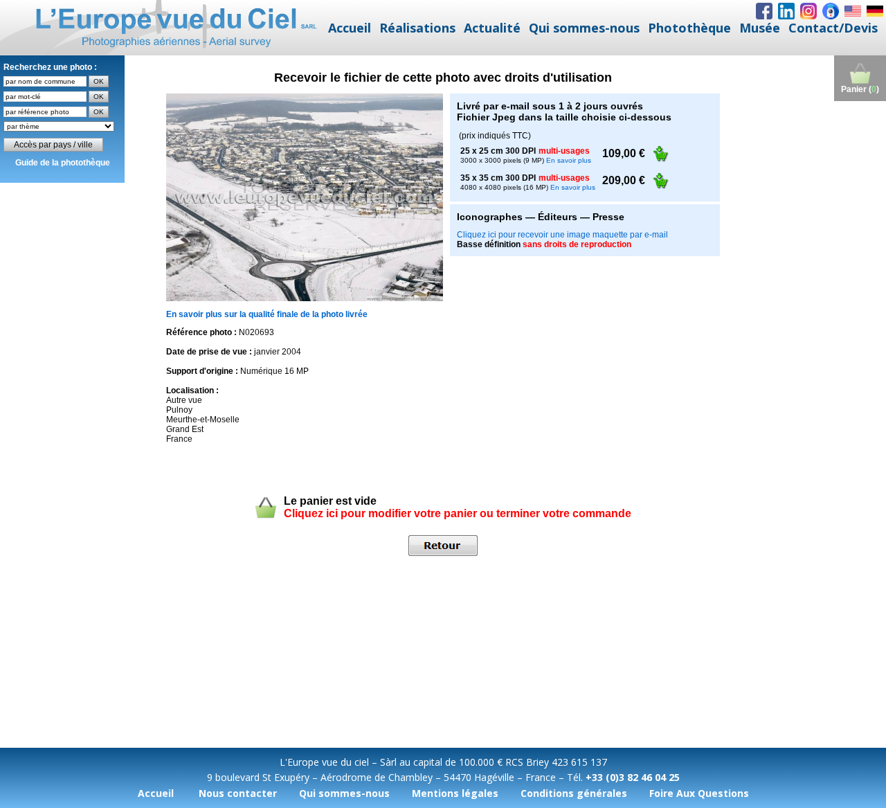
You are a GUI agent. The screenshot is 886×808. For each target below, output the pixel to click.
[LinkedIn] (786, 11)
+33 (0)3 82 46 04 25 (633, 777)
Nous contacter (238, 793)
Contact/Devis (833, 27)
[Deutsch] (875, 11)
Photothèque (689, 27)
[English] (852, 11)
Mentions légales (455, 793)
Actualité (492, 27)
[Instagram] (808, 11)
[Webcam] (830, 11)
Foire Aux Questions (699, 793)
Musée (759, 27)
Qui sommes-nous (584, 27)
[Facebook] (764, 11)
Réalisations (417, 27)
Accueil (349, 27)
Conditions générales (574, 793)
